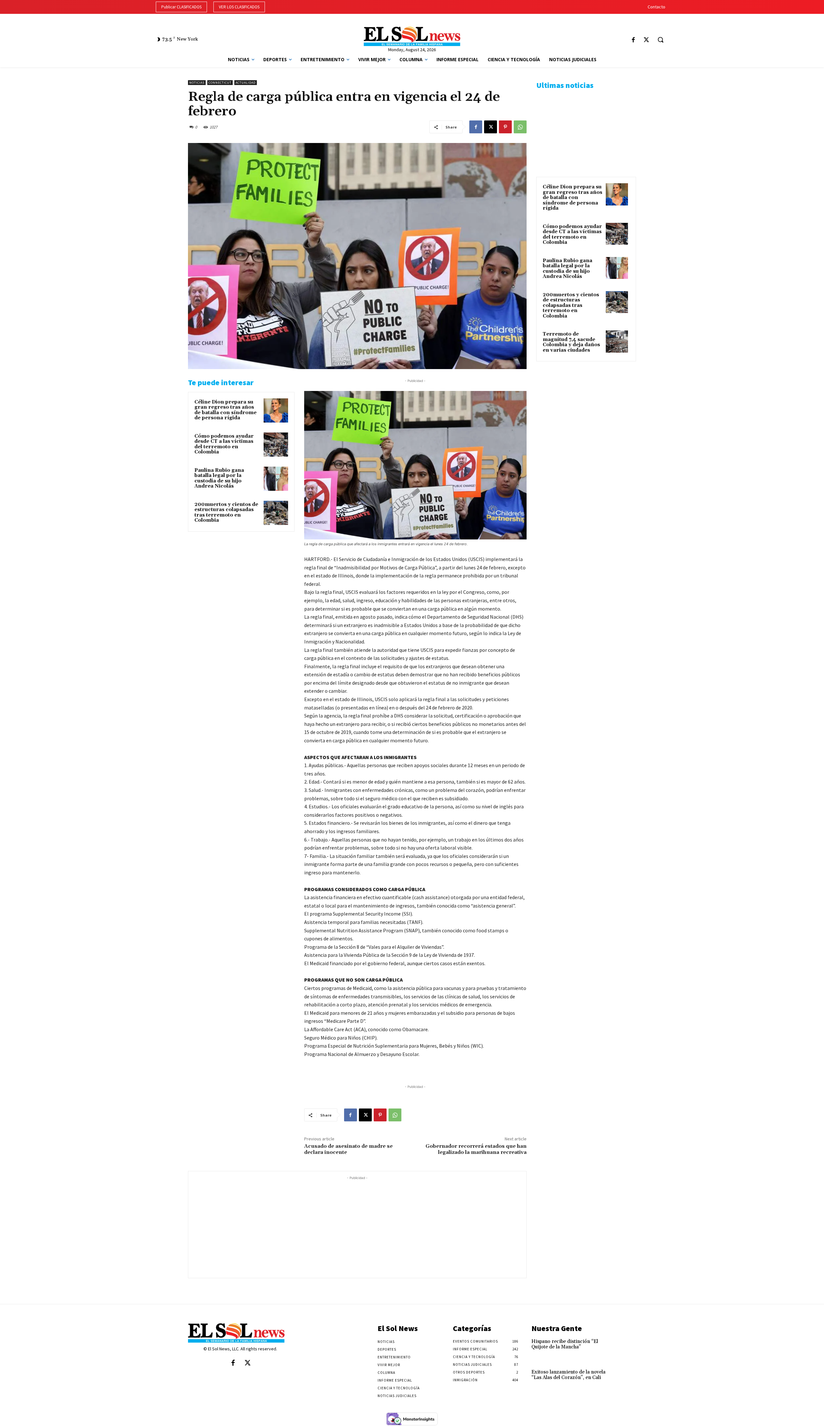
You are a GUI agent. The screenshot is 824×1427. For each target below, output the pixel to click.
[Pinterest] (505, 126)
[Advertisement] (357, 1226)
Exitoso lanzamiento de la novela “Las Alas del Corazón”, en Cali (568, 1375)
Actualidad (246, 83)
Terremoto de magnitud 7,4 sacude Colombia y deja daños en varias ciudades (571, 342)
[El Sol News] (412, 36)
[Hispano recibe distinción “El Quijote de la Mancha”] (625, 1348)
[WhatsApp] (520, 126)
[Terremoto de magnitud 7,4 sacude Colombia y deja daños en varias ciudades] (617, 341)
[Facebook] (633, 40)
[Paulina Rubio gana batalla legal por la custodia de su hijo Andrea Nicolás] (276, 479)
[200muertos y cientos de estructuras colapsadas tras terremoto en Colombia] (276, 513)
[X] (646, 40)
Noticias (196, 83)
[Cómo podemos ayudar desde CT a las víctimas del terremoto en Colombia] (276, 445)
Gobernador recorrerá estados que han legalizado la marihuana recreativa (476, 1149)
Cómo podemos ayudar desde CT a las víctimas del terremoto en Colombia (224, 444)
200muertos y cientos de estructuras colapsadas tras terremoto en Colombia (226, 512)
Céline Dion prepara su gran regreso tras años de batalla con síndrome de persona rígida (225, 410)
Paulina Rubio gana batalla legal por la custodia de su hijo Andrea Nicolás (219, 478)
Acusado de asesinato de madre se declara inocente (348, 1149)
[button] (660, 39)
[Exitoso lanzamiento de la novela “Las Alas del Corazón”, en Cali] (625, 1378)
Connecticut (220, 83)
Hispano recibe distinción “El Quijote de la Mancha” (564, 1344)
